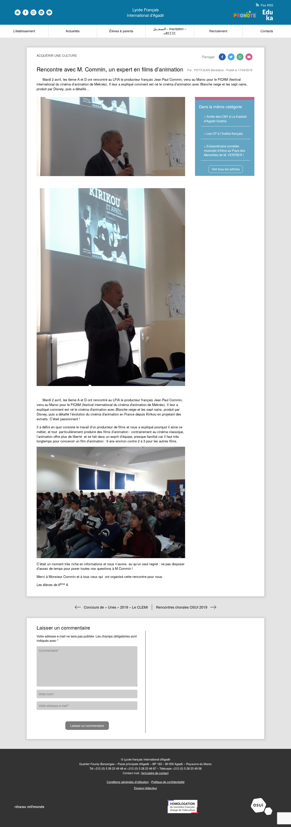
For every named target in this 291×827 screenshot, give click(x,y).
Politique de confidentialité (167, 782)
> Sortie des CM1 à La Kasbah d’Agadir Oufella (225, 118)
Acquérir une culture (57, 55)
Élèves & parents (121, 31)
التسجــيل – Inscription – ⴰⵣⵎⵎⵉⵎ (169, 31)
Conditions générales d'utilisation (128, 782)
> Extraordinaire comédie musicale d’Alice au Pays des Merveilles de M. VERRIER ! (224, 150)
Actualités (73, 31)
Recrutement (218, 31)
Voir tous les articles (226, 169)
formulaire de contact (154, 773)
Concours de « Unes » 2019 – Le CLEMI (116, 607)
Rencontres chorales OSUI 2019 (181, 607)
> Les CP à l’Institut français (223, 133)
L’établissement (24, 31)
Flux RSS (266, 5)
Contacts (267, 31)
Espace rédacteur (145, 788)
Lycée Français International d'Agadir (145, 12)
